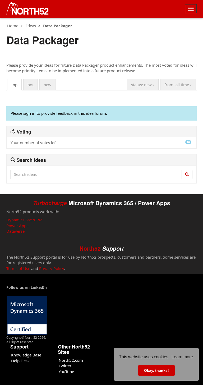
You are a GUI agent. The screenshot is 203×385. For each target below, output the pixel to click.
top (14, 84)
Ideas (31, 25)
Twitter (65, 365)
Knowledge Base (26, 355)
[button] (143, 84)
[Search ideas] (187, 174)
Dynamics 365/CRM (24, 219)
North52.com (71, 360)
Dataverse (15, 231)
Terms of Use (18, 268)
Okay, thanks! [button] (156, 370)
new (47, 84)
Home (12, 25)
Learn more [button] (182, 357)
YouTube (66, 371)
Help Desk (20, 360)
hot (30, 84)
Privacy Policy (51, 268)
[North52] (27, 9)
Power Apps (17, 225)
